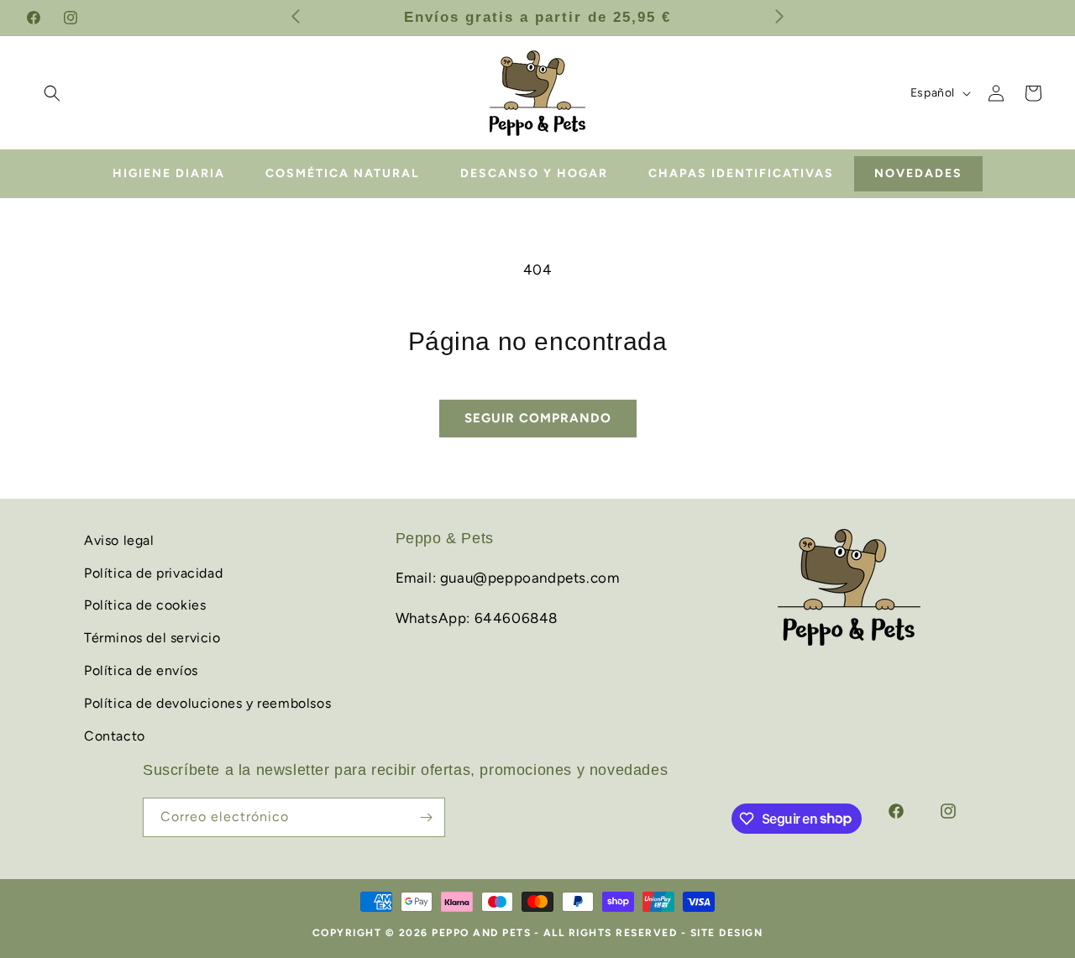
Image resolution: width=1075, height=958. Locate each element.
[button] (52, 93)
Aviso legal (119, 540)
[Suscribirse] (425, 817)
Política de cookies (145, 605)
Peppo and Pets (481, 933)
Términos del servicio (152, 638)
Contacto (114, 735)
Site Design (726, 933)
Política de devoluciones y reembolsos (207, 703)
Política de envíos (141, 670)
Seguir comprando (537, 418)
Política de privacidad (153, 572)
